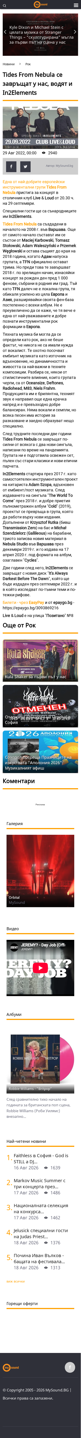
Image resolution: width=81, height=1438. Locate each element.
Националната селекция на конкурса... (41, 1208)
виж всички (16, 1281)
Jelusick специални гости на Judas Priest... (41, 1233)
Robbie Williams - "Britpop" (30, 1088)
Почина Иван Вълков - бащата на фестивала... (39, 1258)
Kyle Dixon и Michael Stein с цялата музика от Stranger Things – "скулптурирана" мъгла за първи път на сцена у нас (41, 35)
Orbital (14, 897)
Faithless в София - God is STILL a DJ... (41, 1158)
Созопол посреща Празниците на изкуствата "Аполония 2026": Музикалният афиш (38, 762)
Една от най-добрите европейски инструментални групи (35, 187)
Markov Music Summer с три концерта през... (39, 1183)
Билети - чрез (23, 602)
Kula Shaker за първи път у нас (35, 676)
